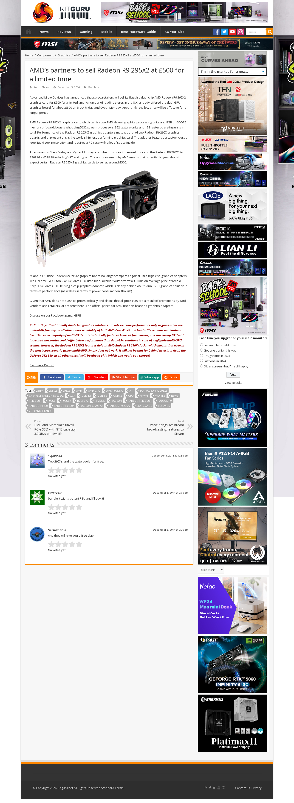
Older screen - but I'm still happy (226, 366)
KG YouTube (174, 31)
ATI (131, 390)
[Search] (269, 31)
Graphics (63, 55)
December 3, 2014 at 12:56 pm (170, 455)
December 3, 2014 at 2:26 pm (171, 529)
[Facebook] (216, 32)
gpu (131, 395)
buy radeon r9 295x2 (153, 390)
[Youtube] (232, 32)
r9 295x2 (100, 400)
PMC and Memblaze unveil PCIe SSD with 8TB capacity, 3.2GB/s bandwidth (55, 427)
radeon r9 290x (64, 405)
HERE (77, 315)
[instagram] (223, 788)
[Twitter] (224, 32)
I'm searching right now (220, 345)
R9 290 (52, 400)
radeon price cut (140, 400)
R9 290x (66, 400)
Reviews (64, 31)
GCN (72, 395)
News (44, 31)
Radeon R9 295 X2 (91, 405)
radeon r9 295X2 (119, 405)
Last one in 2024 (215, 361)
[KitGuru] (61, 11)
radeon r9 (165, 400)
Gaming (86, 31)
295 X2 (53, 390)
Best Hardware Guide (138, 31)
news (174, 395)
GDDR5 (117, 395)
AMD (79, 390)
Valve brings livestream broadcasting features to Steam (165, 427)
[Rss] (206, 788)
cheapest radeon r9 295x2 (46, 395)
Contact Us (242, 788)
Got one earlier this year (221, 350)
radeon (116, 400)
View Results (233, 383)
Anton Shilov (41, 87)
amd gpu (94, 390)
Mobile (106, 31)
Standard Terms (112, 788)
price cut (35, 400)
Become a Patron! (42, 365)
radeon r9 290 (38, 405)
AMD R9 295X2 (114, 390)
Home (29, 31)
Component (45, 55)
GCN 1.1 (86, 395)
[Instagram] (240, 32)
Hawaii (144, 395)
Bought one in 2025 (217, 356)
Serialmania (57, 530)
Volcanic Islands (40, 411)
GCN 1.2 (102, 395)
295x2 (66, 390)
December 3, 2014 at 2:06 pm (171, 492)
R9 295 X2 (82, 400)
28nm (39, 390)
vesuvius (164, 405)
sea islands (144, 405)
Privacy (257, 788)
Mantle (160, 395)
